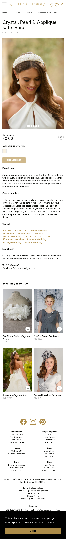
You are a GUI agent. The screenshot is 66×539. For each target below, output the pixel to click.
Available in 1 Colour (13, 146)
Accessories (16, 12)
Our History (49, 467)
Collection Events (16, 467)
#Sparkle (49, 236)
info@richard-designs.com (36, 490)
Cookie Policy (33, 496)
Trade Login (16, 470)
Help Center (49, 437)
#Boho (18, 230)
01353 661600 (37, 488)
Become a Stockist (16, 465)
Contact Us (50, 440)
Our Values (49, 465)
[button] (28, 126)
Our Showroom (16, 437)
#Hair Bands (8, 233)
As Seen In (49, 454)
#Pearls (28, 236)
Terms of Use (33, 493)
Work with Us (16, 451)
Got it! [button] (33, 530)
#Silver (38, 236)
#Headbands (23, 233)
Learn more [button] (48, 522)
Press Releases (49, 451)
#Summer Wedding (36, 239)
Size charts (49, 442)
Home (4, 12)
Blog (50, 434)
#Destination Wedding (35, 230)
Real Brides (16, 440)
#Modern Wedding (11, 236)
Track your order (16, 442)
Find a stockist (14, 160)
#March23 (38, 233)
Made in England (49, 470)
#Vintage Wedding (11, 242)
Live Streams (49, 456)
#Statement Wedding (13, 239)
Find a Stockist (16, 434)
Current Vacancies (16, 454)
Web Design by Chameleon (33, 498)
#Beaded (6, 230)
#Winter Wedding (33, 242)
